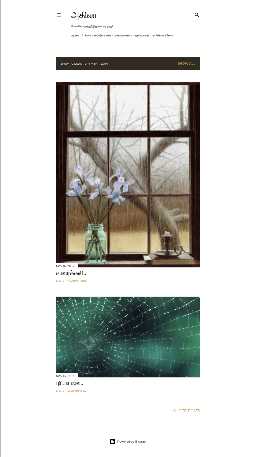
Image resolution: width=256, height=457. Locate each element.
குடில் (74, 35)
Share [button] (60, 280)
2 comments (77, 390)
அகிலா (84, 15)
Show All (187, 63)
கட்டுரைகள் (102, 35)
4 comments (77, 280)
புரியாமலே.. (69, 383)
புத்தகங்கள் (141, 35)
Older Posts (186, 411)
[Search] (197, 14)
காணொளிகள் (162, 35)
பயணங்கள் (122, 35)
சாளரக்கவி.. (71, 273)
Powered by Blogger (132, 441)
